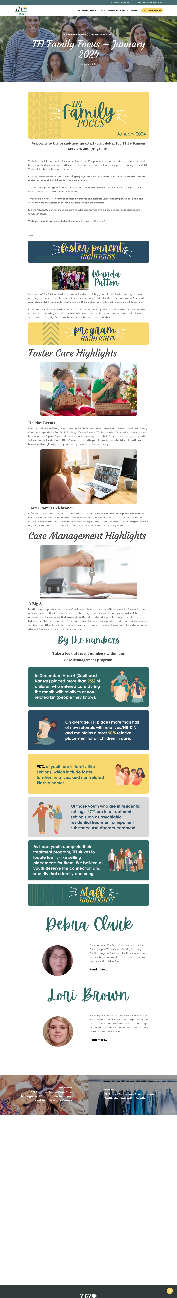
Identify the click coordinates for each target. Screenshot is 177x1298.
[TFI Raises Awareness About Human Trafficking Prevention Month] (132, 1094)
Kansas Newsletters (102, 34)
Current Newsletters (75, 34)
